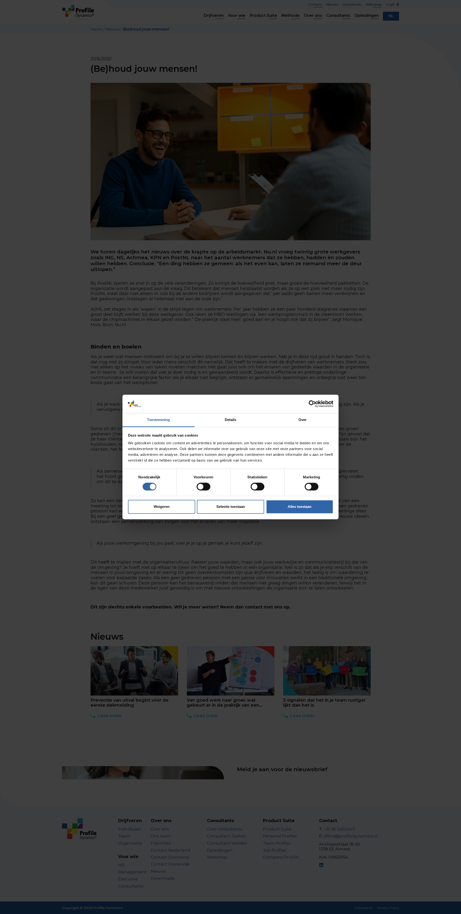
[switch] (203, 487)
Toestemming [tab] (158, 420)
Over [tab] (302, 420)
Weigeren (162, 507)
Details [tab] (231, 420)
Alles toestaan (299, 507)
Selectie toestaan (230, 507)
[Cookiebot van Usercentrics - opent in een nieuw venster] (312, 404)
